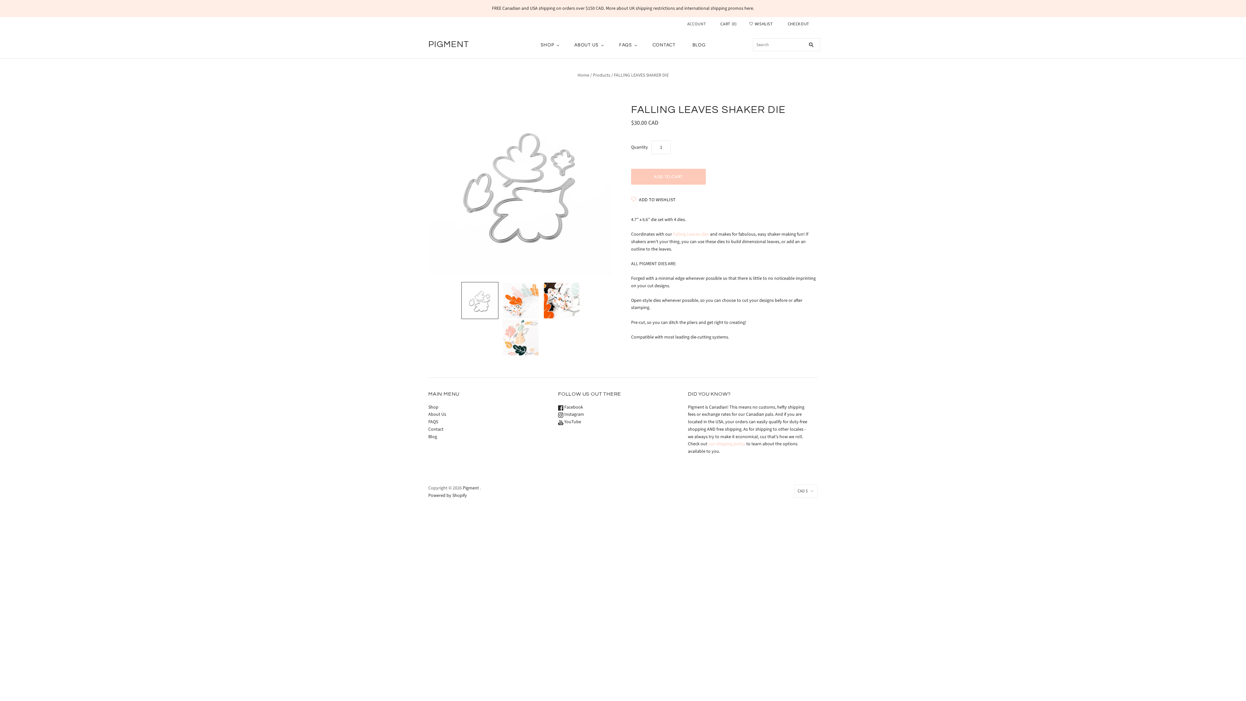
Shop (547, 45)
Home (583, 75)
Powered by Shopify (447, 495)
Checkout (798, 24)
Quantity (639, 147)
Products (601, 75)
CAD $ (803, 491)
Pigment (471, 488)
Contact (664, 45)
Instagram (573, 414)
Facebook (573, 407)
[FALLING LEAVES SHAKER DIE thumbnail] (479, 300)
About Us (586, 45)
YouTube (572, 422)
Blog (699, 45)
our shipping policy (726, 444)
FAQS (625, 45)
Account (696, 24)
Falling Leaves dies (691, 234)
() (728, 24)
